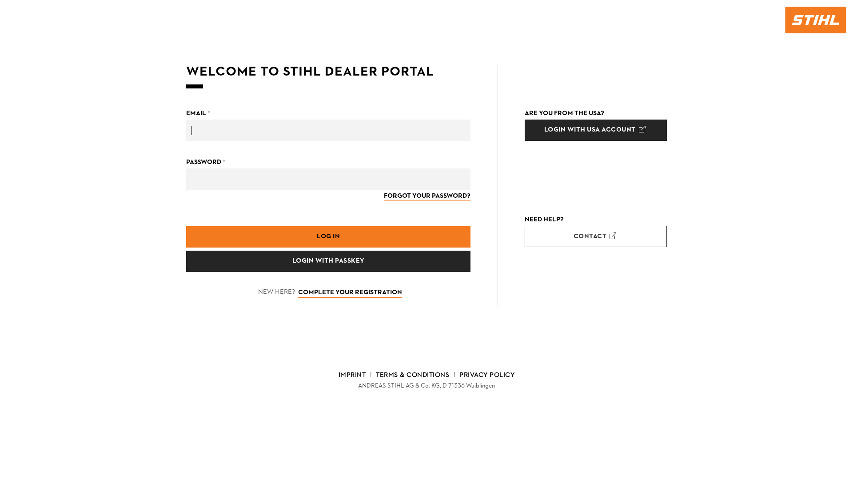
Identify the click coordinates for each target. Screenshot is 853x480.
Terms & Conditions (412, 375)
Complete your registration (350, 292)
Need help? (544, 219)
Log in (328, 236)
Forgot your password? (427, 196)
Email (198, 113)
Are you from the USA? (564, 113)
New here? (276, 292)
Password (206, 162)
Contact (591, 236)
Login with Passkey (328, 261)
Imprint (352, 375)
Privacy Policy (486, 375)
